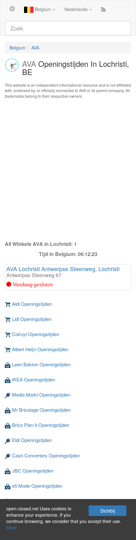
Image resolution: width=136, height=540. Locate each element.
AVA (35, 47)
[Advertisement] (68, 169)
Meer (11, 527)
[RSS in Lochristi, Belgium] (103, 11)
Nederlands (77, 9)
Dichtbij (107, 511)
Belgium (43, 9)
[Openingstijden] (12, 8)
